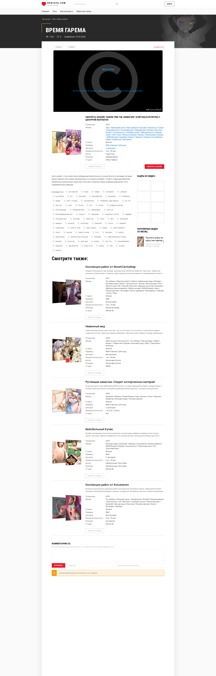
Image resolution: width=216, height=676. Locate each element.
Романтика (117, 139)
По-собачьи (157, 137)
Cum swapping (89, 201)
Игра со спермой (130, 134)
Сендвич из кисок (116, 205)
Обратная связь (83, 11)
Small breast (91, 228)
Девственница (147, 132)
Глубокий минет (123, 241)
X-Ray (70, 205)
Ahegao (121, 232)
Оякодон (147, 137)
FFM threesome (61, 210)
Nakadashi (112, 196)
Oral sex (59, 205)
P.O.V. (97, 232)
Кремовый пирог (79, 210)
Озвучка (113, 145)
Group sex (90, 219)
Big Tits (127, 201)
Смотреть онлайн (154, 166)
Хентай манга (66, 11)
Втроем (160, 134)
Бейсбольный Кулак (99, 429)
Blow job (71, 241)
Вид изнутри (73, 246)
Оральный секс (61, 219)
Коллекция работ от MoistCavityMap (111, 267)
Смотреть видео (95, 317)
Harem (104, 228)
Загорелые (84, 223)
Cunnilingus (60, 228)
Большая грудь (113, 130)
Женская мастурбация (79, 237)
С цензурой (111, 148)
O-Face (102, 219)
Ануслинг (76, 219)
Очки (119, 134)
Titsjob (80, 205)
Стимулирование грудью (116, 237)
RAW (107, 145)
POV (114, 134)
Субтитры (122, 145)
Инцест (109, 132)
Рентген (158, 130)
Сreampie (122, 223)
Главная (45, 11)
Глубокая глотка (132, 132)
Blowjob (71, 223)
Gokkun (58, 250)
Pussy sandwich (119, 228)
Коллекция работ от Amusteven (107, 484)
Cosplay (82, 214)
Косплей (143, 127)
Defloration (73, 192)
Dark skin (84, 241)
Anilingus (108, 232)
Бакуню (69, 232)
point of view (75, 228)
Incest (58, 232)
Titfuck (110, 223)
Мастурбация (132, 127)
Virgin (86, 192)
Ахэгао (141, 134)
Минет (131, 137)
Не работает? (159, 47)
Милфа (58, 201)
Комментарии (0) (95, 166)
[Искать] (117, 4)
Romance (59, 223)
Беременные (140, 130)
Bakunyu (59, 241)
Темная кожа (150, 134)
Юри (54, 19)
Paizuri (96, 241)
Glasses (122, 246)
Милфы (150, 130)
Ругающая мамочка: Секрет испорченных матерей (120, 382)
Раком (101, 246)
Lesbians (123, 192)
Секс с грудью (72, 201)
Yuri (111, 246)
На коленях (60, 196)
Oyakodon (98, 223)
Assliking (82, 196)
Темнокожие (95, 210)
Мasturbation (97, 196)
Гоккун (161, 127)
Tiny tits (108, 241)
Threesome (95, 214)
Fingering (97, 237)
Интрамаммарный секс (64, 214)
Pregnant (59, 246)
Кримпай (123, 137)
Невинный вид (95, 326)
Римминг (128, 214)
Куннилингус (119, 132)
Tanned (97, 192)
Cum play (110, 210)
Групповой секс (127, 130)
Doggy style (88, 246)
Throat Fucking (83, 232)
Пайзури (139, 137)
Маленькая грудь (118, 127)
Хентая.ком (46, 19)
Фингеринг (127, 139)
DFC (71, 196)
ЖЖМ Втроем (112, 137)
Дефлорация (60, 237)
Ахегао (101, 205)
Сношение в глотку (112, 214)
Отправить (58, 565)
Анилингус (152, 127)
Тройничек (126, 196)
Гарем (108, 139)
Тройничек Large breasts (109, 201)
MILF (112, 219)
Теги (55, 11)
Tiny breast (110, 192)
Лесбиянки (124, 219)
